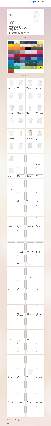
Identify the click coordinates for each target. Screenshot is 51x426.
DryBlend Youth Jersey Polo (20, 214)
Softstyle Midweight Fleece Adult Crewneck (11, 189)
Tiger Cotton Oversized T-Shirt (20, 101)
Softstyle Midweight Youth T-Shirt (30, 315)
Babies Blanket (28, 352)
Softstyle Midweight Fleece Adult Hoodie (39, 202)
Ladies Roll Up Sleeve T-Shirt (29, 214)
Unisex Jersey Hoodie (20, 113)
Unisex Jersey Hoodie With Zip (39, 88)
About (24, 5)
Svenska (43, 1)
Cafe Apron (9, 163)
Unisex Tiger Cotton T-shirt (39, 415)
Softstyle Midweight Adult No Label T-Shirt (11, 365)
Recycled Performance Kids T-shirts (11, 252)
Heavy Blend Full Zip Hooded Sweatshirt (39, 164)
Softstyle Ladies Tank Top (29, 251)
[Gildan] (9, 2)
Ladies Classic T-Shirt (39, 402)
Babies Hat (9, 314)
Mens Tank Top (10, 201)
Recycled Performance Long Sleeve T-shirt (29, 290)
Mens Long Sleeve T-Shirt (20, 402)
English (41, 1)
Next (43, 16)
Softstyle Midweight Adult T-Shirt (11, 277)
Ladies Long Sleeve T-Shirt (39, 364)
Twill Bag (18, 377)
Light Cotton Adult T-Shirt (20, 163)
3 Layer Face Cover (38, 176)
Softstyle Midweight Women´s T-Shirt (39, 290)
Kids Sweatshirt (10, 226)
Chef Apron (18, 138)
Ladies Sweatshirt (10, 377)
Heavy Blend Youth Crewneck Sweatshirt (10, 126)
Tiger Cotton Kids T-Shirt (39, 113)
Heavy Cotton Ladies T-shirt (20, 277)
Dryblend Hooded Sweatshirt (28, 403)
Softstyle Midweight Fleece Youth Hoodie (20, 252)
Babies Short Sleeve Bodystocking (38, 239)
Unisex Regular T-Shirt (20, 88)
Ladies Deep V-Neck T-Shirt (29, 390)
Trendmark (12, 423)
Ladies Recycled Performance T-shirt (20, 315)
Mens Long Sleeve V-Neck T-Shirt (30, 151)
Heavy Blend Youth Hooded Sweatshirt (38, 139)
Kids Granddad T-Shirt (11, 138)
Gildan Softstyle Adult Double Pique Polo (39, 252)
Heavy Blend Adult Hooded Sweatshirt (29, 101)
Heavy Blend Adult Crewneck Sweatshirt (10, 390)
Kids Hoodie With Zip (29, 176)
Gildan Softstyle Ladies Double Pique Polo (29, 277)
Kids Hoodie (18, 201)
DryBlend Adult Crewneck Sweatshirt (20, 365)
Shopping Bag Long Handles (10, 403)
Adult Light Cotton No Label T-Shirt (20, 340)
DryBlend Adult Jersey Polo (11, 239)
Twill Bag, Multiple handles (11, 339)
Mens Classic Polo (19, 264)
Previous (29, 16)
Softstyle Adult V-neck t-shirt (29, 340)
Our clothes (9, 5)
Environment (13, 5)
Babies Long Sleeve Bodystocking (29, 264)
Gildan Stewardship (19, 5)
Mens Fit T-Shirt (38, 339)
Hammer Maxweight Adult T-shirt (39, 377)
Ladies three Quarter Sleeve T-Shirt (10, 176)
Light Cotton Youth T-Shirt (30, 226)
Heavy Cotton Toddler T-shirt (20, 302)
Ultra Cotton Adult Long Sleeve (20, 126)
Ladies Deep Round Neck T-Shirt (29, 88)
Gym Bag (27, 377)
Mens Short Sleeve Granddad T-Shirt (10, 114)
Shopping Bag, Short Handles (20, 227)
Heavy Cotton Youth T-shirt (29, 164)
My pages (30, 5)
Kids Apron (28, 113)
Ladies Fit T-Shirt (28, 364)
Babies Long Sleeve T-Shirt (20, 289)
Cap (27, 201)
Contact (27, 5)
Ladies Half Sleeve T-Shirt (11, 264)
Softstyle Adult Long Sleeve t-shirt (39, 315)
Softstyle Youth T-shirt (39, 226)
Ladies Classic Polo (10, 289)
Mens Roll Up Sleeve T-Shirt (20, 239)
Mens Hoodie (19, 352)
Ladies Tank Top (19, 176)
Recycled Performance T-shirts (39, 264)
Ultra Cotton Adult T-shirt (11, 88)
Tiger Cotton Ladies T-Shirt (30, 138)
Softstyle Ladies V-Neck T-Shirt (11, 214)
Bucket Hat (37, 352)
